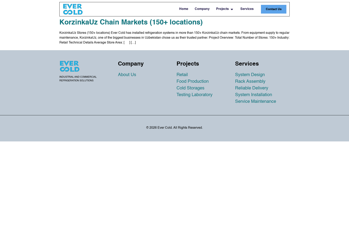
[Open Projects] (232, 9)
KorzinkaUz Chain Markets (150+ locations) (131, 22)
